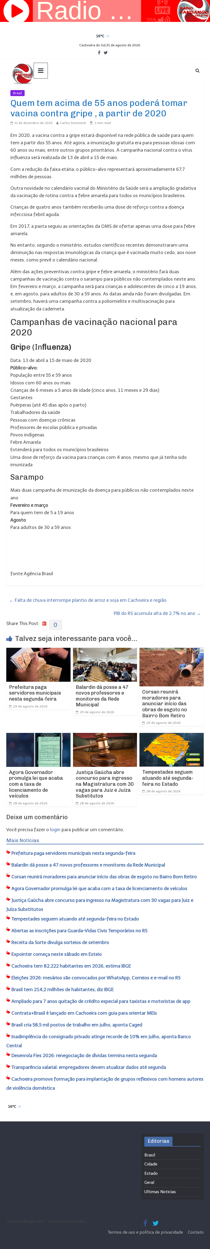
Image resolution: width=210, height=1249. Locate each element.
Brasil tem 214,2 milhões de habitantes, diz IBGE (62, 989)
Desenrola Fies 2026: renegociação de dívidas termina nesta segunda (84, 1055)
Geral (149, 1182)
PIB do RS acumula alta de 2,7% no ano (157, 613)
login (55, 829)
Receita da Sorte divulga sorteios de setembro (60, 942)
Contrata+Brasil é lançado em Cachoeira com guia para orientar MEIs (84, 1013)
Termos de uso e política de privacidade (146, 1232)
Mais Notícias (22, 841)
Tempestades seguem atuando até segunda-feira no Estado (167, 778)
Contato (196, 1232)
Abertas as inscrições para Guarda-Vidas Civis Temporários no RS (79, 930)
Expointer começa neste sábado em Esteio (56, 954)
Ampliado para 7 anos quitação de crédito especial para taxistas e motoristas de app (100, 1001)
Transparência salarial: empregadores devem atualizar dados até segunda (88, 1067)
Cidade (150, 1164)
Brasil (17, 93)
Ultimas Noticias (41, 93)
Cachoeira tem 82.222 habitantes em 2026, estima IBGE (71, 966)
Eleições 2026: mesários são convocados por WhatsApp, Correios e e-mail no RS (95, 977)
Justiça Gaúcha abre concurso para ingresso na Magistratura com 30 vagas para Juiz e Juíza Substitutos (105, 784)
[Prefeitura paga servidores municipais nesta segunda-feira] (38, 651)
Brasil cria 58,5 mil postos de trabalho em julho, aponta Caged (76, 1025)
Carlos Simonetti (73, 123)
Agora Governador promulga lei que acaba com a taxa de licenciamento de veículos (36, 784)
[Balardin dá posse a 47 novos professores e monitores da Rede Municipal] (105, 651)
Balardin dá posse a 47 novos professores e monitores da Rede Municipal (102, 696)
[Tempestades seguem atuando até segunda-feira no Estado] (171, 736)
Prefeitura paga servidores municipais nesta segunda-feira (35, 693)
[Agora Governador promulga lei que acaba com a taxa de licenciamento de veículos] (38, 736)
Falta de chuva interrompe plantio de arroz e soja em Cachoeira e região (88, 600)
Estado (151, 1173)
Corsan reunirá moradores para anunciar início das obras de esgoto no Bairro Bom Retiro (164, 703)
